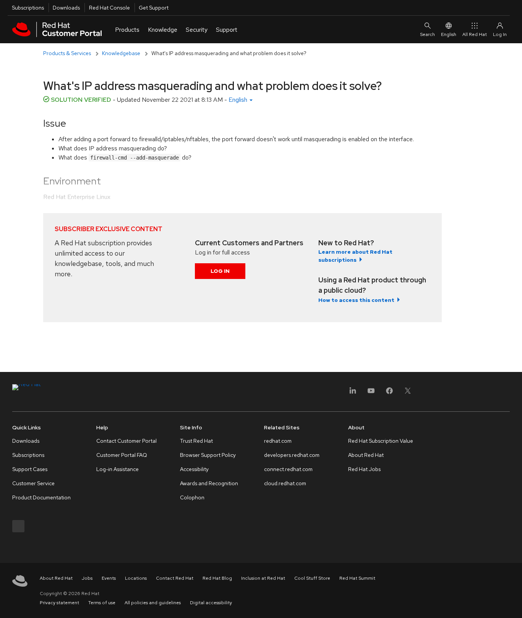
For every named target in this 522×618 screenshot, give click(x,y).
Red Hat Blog (217, 578)
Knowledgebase (121, 53)
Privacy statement (59, 603)
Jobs (87, 578)
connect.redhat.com (288, 469)
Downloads (66, 7)
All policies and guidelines (153, 603)
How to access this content (356, 300)
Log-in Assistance (117, 469)
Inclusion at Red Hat (263, 578)
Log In (220, 270)
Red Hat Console (109, 7)
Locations (136, 578)
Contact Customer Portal (126, 440)
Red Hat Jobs (364, 469)
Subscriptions (28, 7)
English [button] (239, 100)
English (448, 34)
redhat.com (278, 440)
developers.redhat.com (291, 455)
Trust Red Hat (196, 440)
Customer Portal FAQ (121, 455)
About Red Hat (366, 455)
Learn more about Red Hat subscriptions (355, 255)
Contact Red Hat (174, 578)
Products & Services (67, 53)
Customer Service (33, 483)
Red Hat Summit (357, 578)
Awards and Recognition (209, 483)
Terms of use (101, 603)
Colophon (192, 497)
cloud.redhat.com (285, 483)
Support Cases (29, 469)
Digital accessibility (211, 603)
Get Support (154, 7)
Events (109, 578)
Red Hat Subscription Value (380, 440)
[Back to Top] (513, 603)
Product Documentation (41, 497)
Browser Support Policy (208, 455)
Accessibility (194, 469)
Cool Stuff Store (312, 578)
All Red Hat (474, 34)
